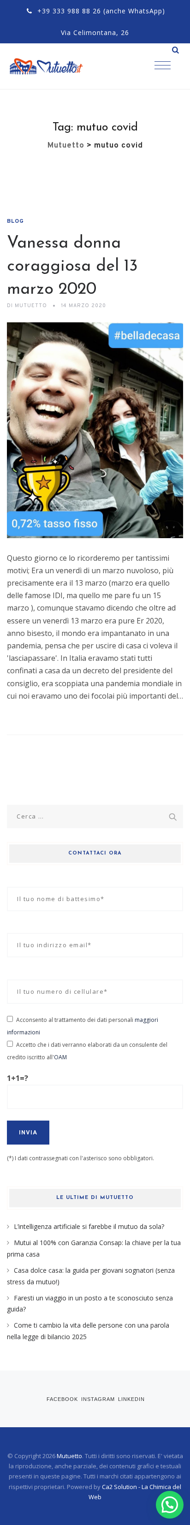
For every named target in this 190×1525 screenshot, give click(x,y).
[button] (170, 1505)
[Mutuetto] (55, 66)
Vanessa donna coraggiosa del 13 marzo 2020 (72, 266)
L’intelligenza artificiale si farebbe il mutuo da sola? (89, 1226)
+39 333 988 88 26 (69, 10)
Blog (15, 221)
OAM (60, 1057)
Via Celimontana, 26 (95, 32)
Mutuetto (69, 1456)
